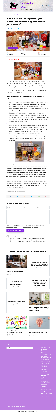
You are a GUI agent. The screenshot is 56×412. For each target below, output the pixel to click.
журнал (47, 363)
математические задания (46, 372)
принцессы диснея (44, 381)
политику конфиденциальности (30, 227)
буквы (43, 354)
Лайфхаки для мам (13, 47)
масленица (44, 371)
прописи (43, 382)
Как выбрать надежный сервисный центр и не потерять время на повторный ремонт (39, 283)
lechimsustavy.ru (33, 411)
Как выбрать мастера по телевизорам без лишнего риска (16, 301)
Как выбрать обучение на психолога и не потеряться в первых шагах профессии (39, 264)
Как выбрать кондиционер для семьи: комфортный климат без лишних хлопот (39, 309)
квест (44, 369)
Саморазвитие (49, 352)
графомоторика (46, 357)
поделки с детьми (47, 379)
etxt (46, 349)
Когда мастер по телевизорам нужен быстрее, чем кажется (16, 283)
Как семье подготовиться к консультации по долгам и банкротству (14, 271)
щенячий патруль (44, 397)
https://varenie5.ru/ (16, 92)
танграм (50, 386)
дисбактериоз (45, 359)
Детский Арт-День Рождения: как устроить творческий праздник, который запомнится (16, 332)
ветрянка (45, 356)
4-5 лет (43, 347)
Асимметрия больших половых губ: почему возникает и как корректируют (39, 332)
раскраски (48, 382)
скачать (44, 386)
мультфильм (43, 375)
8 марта (47, 347)
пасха (42, 379)
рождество (44, 384)
